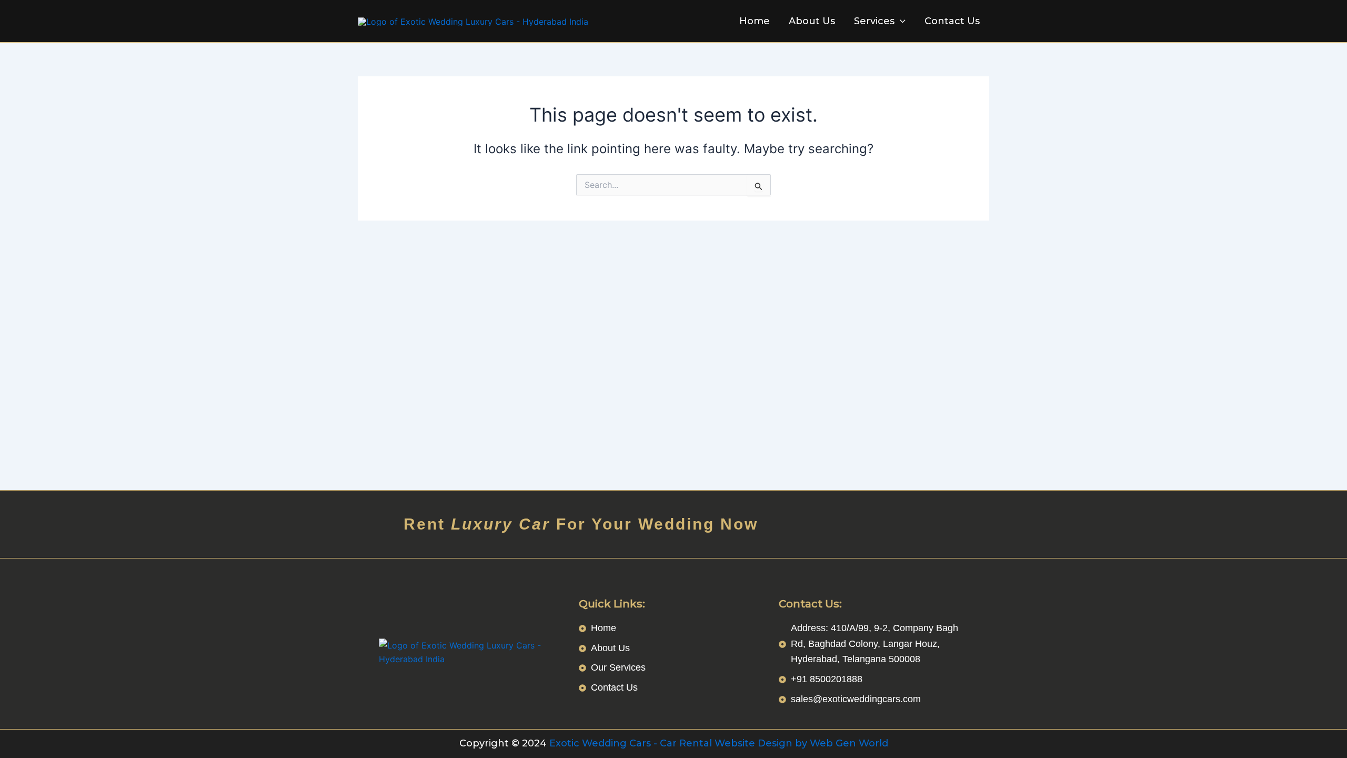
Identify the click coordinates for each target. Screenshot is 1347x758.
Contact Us (952, 21)
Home (754, 21)
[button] (900, 21)
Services (874, 21)
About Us (812, 21)
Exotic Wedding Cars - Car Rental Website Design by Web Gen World (718, 743)
